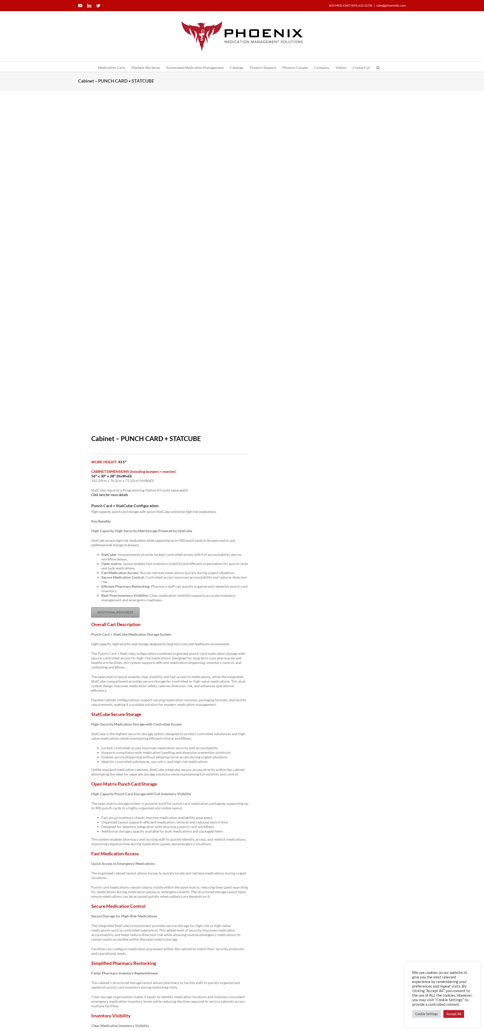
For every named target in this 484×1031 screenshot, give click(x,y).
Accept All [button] (453, 1014)
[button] (378, 67)
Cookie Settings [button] (426, 1014)
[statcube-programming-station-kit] (156, 261)
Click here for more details (109, 495)
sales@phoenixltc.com (391, 5)
